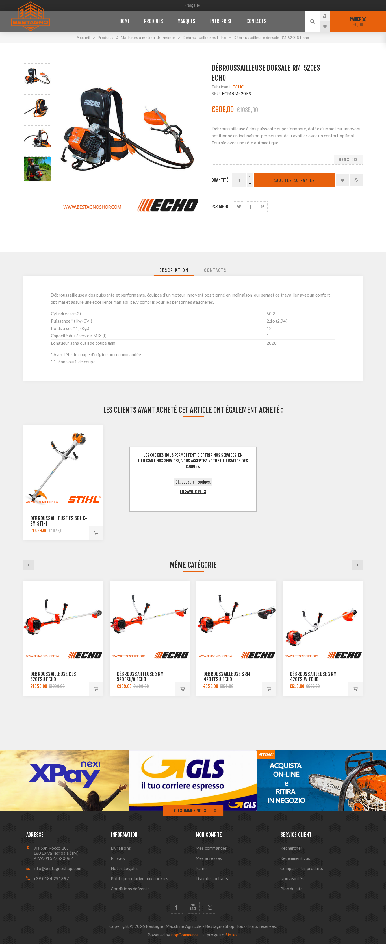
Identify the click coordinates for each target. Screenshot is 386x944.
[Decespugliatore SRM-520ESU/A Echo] (150, 621)
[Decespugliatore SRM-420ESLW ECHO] (323, 621)
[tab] (174, 270)
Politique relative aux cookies (139, 878)
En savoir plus (193, 491)
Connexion (329, 16)
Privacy (118, 858)
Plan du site (291, 888)
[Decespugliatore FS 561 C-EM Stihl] (63, 465)
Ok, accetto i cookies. (193, 482)
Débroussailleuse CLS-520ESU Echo (54, 676)
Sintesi (231, 934)
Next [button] (357, 565)
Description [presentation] (173, 270)
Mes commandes (211, 848)
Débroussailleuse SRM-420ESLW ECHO (314, 676)
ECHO (238, 86)
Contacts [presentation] (215, 270)
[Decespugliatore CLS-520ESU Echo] (63, 621)
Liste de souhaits (212, 878)
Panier (357, 21)
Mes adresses (209, 858)
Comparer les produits (301, 868)
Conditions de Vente (130, 888)
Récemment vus (295, 858)
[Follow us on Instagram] (209, 907)
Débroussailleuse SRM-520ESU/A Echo (141, 676)
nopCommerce (185, 934)
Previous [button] (28, 565)
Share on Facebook (251, 206)
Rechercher (291, 848)
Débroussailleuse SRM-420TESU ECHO (227, 676)
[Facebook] (176, 907)
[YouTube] (193, 907)
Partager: (221, 206)
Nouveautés (292, 878)
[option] (37, 77)
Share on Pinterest (262, 206)
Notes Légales (125, 868)
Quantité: (220, 180)
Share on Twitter (239, 206)
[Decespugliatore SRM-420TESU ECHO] (236, 621)
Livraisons (121, 848)
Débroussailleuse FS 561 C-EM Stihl (59, 521)
